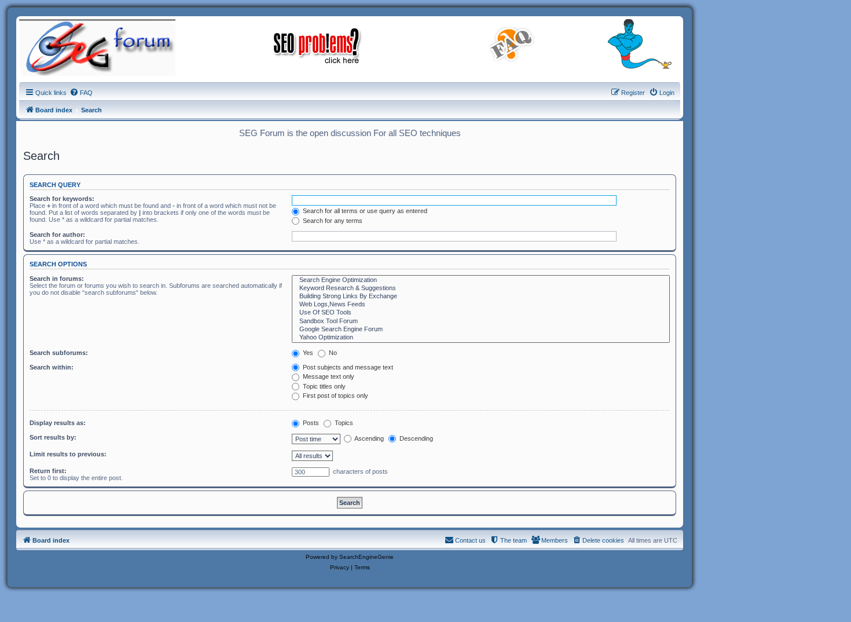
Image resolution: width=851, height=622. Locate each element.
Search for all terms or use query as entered (364, 210)
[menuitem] (81, 93)
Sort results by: (53, 437)
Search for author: (57, 234)
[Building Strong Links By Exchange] (481, 296)
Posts (310, 422)
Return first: (48, 470)
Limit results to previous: (68, 454)
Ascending (368, 438)
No (332, 352)
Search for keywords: (62, 198)
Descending (415, 438)
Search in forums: (57, 278)
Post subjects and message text (347, 367)
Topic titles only (323, 386)
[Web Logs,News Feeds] (481, 305)
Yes (307, 352)
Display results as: (58, 422)
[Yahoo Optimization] (481, 338)
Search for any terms (331, 220)
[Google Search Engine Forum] (481, 329)
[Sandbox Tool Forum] (481, 321)
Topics (343, 422)
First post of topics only (334, 395)
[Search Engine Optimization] (481, 280)
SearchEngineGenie (366, 557)
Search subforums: (59, 352)
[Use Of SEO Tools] (481, 313)
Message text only (327, 376)
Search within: (52, 367)
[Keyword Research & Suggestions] (481, 288)
